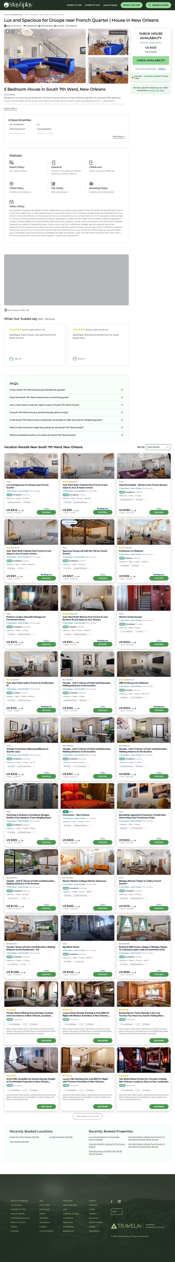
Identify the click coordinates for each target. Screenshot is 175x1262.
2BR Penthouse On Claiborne (133, 683)
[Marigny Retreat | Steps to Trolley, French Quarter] (144, 862)
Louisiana (34, 15)
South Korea (96, 1222)
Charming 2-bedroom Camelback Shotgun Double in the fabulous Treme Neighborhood (28, 816)
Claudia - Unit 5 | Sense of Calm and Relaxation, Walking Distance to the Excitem (30, 882)
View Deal (46, 512)
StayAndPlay (123, 1236)
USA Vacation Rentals (19, 1141)
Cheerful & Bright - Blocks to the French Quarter (143, 485)
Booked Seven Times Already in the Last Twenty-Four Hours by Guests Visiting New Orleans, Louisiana (141, 1014)
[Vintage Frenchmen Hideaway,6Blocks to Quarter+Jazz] (31, 730)
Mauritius (68, 1218)
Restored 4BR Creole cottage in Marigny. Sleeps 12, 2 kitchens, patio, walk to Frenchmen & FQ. (143, 948)
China (92, 1209)
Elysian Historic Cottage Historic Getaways (84, 881)
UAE (65, 1209)
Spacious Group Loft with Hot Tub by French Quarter (85, 552)
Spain (42, 1214)
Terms (14, 1227)
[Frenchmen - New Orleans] (87, 796)
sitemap (15, 1231)
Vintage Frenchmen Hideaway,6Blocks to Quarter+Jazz (27, 750)
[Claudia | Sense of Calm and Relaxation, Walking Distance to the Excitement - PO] (31, 928)
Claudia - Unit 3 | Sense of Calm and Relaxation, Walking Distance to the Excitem (87, 750)
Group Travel (110, 5)
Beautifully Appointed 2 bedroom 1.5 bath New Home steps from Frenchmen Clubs (142, 816)
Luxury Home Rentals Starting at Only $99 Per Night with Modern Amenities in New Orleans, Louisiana (86, 1014)
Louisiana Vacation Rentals (61, 1137)
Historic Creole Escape (130, 617)
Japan (92, 1227)
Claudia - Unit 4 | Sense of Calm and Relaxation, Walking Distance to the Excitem (143, 750)
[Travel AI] (126, 1226)
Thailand (68, 1201)
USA (26, 15)
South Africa (46, 1231)
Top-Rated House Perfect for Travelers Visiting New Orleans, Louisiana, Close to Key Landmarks (143, 1080)
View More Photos (118, 33)
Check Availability (151, 60)
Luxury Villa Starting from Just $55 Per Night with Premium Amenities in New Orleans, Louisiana (85, 1080)
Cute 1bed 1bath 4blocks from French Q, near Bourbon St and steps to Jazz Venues (85, 618)
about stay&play (19, 1201)
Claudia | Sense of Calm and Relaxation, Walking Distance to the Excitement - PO (30, 948)
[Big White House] (87, 928)
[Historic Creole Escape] (144, 598)
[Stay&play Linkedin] (119, 1202)
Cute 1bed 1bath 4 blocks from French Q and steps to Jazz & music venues (85, 486)
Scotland (44, 1205)
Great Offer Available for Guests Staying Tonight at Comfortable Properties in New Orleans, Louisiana (30, 1080)
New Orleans (45, 15)
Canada (93, 1205)
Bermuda (68, 1222)
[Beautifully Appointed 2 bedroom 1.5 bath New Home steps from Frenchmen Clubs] (144, 796)
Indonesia (94, 1231)
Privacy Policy (18, 1222)
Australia (44, 1222)
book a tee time (131, 5)
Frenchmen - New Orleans (76, 815)
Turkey (43, 1227)
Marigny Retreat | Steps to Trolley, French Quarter (140, 882)
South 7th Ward (58, 15)
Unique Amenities (19, 120)
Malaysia (93, 1218)
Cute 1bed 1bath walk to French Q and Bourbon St (30, 684)
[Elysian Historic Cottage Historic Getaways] (87, 862)
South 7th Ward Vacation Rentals (24, 1137)
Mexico (92, 1201)
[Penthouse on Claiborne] (144, 532)
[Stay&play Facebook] (111, 1202)
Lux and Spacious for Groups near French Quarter (27, 486)
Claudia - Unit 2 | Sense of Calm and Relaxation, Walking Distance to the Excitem (87, 684)
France (93, 1214)
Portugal (44, 1209)
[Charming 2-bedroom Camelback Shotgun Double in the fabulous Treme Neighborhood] (31, 796)
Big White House (71, 947)
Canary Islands (71, 1214)
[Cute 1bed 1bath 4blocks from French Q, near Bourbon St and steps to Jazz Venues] (87, 598)
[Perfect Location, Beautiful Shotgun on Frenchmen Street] (31, 598)
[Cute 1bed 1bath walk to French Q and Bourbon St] (31, 664)
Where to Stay (18, 1209)
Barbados (68, 1231)
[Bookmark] (13, 32)
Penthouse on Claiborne (131, 551)
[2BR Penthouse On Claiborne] (144, 664)
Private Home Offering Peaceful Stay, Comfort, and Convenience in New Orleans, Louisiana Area (29, 1014)
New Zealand (70, 1205)
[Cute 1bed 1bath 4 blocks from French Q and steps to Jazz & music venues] (87, 466)
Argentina (68, 1227)
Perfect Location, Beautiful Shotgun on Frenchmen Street (26, 618)
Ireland (43, 1218)
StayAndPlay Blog (20, 1218)
